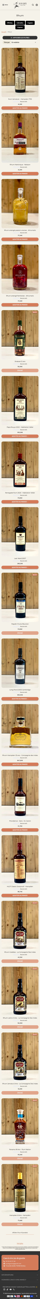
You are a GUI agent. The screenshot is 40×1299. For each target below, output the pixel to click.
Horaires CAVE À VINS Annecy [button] (13, 1280)
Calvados (20, 23)
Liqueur (20, 27)
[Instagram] (4, 1289)
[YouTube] (10, 1289)
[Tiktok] (7, 1289)
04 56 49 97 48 (10, 1261)
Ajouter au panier (20, 108)
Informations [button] (7, 1275)
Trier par (7, 42)
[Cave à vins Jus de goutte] (20, 5)
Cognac (30, 23)
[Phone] (13, 1289)
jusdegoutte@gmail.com (13, 1263)
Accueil (3, 32)
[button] (5, 4)
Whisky (9, 23)
